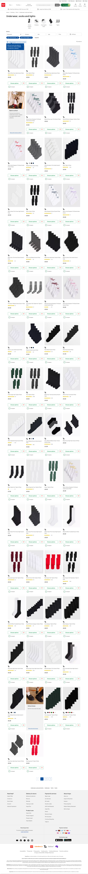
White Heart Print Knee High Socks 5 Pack (16, 212)
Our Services (48, 798)
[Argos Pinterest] (28, 840)
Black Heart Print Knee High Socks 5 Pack (16, 532)
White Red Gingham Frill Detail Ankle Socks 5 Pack (16, 166)
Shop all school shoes (33, 728)
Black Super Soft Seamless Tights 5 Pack (71, 578)
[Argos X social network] (24, 840)
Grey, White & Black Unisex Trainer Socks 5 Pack (52, 441)
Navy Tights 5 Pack (67, 165)
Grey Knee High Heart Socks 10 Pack (16, 761)
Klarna (46, 811)
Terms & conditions (63, 851)
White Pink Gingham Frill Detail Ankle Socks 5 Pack (71, 304)
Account (9, 803)
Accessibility (23, 851)
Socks (56, 787)
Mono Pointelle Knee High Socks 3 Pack (70, 669)
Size (38, 34)
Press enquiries (67, 803)
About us (66, 796)
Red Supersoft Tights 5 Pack (32, 761)
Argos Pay (47, 809)
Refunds (28, 801)
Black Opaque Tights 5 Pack (69, 623)
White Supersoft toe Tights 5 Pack (34, 487)
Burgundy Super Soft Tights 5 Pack (15, 577)
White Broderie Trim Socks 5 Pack (52, 668)
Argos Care (28, 813)
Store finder (10, 801)
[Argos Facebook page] (20, 840)
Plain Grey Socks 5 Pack (68, 349)
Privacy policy (37, 851)
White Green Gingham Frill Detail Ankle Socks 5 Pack (33, 119)
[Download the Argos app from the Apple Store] (59, 841)
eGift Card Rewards (49, 806)
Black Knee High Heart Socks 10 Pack (71, 440)
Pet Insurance (48, 816)
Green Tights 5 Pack (49, 487)
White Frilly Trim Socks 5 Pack (69, 394)
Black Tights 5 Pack (30, 211)
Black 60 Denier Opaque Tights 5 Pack (71, 119)
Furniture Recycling (49, 819)
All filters (74, 34)
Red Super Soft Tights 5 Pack (51, 577)
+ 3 (55, 712)
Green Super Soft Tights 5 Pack (15, 394)
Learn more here (24, 831)
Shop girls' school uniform (16, 132)
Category (27, 34)
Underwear (47, 787)
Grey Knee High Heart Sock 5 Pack (15, 668)
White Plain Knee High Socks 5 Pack (16, 73)
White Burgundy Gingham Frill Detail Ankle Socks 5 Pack (53, 304)
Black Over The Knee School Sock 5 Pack (52, 395)
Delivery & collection (30, 796)
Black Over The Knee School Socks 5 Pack (16, 258)
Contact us (9, 798)
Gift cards (47, 801)
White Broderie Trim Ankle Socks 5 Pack (52, 166)
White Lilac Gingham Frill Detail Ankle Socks (71, 212)
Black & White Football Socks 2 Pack (71, 531)
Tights (52, 787)
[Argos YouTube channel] (17, 840)
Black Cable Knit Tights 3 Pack (14, 487)
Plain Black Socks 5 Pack (50, 349)
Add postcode (12, 42)
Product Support (30, 815)
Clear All (37, 37)
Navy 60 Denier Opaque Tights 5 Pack (34, 623)
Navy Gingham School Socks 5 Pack (52, 211)
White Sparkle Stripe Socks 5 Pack (15, 440)
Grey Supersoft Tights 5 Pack (51, 715)
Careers (65, 801)
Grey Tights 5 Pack (30, 73)
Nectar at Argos (48, 814)
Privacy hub (29, 851)
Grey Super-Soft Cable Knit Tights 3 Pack (34, 304)
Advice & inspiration (11, 806)
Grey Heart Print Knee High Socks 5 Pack (34, 532)
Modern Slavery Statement (70, 806)
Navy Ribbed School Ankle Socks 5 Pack (33, 441)
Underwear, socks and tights (37, 787)
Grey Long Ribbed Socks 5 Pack (33, 257)
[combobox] (45, 5)
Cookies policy (44, 851)
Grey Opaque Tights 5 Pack (50, 623)
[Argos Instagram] (32, 840)
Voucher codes (48, 803)
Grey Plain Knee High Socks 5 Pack (52, 73)
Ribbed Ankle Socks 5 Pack (32, 165)
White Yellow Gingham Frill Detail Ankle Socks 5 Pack (70, 488)
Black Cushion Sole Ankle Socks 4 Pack (70, 258)
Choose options (14, 83)
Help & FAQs (10, 796)
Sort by (8, 31)
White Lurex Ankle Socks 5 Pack (15, 349)
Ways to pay (47, 796)
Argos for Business (68, 798)
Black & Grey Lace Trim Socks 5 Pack (53, 119)
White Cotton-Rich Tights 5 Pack (33, 577)
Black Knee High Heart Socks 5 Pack (52, 257)
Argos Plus (28, 806)
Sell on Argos (67, 809)
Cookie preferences (53, 851)
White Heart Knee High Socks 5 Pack (34, 668)
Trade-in (47, 821)
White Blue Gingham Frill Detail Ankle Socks (71, 73)
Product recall (29, 818)
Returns (28, 798)
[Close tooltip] (23, 45)
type (49, 34)
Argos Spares (29, 820)
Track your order (29, 803)
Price (60, 34)
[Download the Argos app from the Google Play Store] (67, 841)
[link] (29, 163)
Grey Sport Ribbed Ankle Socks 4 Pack (16, 303)
